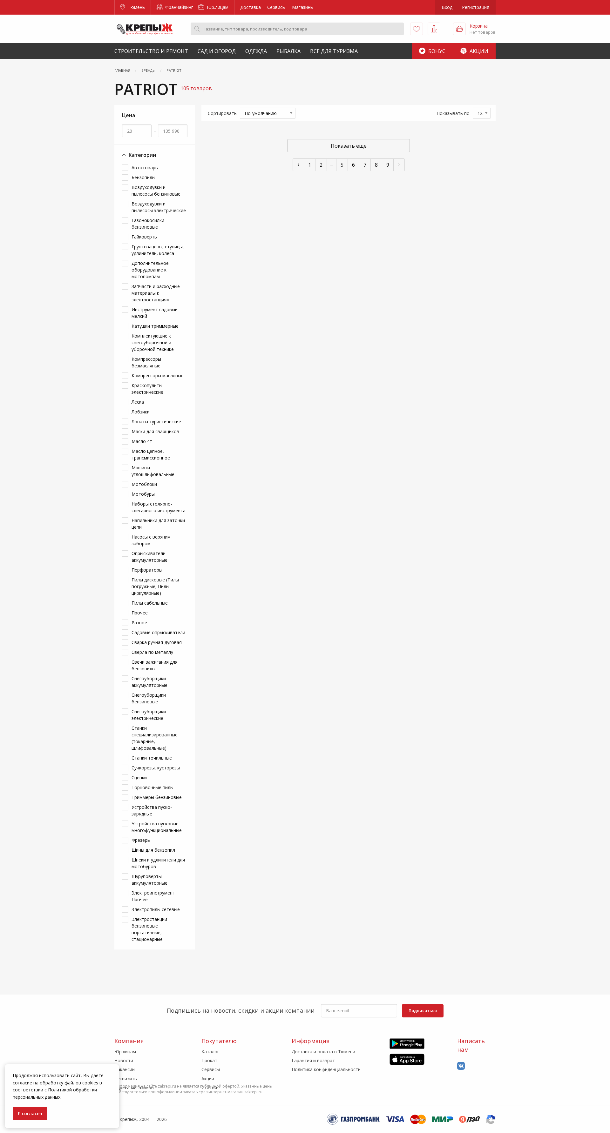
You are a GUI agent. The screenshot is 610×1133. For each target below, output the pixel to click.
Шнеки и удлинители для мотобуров (158, 863)
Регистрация (475, 7)
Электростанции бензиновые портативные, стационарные (149, 929)
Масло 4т (142, 441)
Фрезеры (141, 840)
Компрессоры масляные (158, 375)
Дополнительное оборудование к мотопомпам (150, 269)
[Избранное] (416, 29)
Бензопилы (143, 177)
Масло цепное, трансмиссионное (151, 454)
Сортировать (222, 113)
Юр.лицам (217, 7)
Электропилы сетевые (156, 909)
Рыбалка (288, 51)
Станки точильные (152, 758)
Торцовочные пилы (152, 787)
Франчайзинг (178, 7)
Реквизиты (126, 1079)
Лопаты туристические (156, 422)
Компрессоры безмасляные (146, 362)
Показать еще (349, 145)
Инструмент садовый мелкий (155, 312)
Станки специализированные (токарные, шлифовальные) (155, 738)
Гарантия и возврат (313, 1060)
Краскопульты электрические (147, 388)
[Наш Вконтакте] (461, 1066)
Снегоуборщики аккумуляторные (149, 681)
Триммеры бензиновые (157, 797)
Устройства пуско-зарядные (152, 810)
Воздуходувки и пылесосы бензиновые (156, 190)
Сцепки (139, 777)
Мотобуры (143, 494)
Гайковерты (145, 237)
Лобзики (141, 412)
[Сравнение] (434, 29)
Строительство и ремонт (151, 51)
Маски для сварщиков (155, 431)
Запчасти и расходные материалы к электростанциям (156, 293)
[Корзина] (459, 29)
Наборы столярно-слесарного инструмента (159, 507)
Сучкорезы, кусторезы (156, 768)
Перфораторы (147, 570)
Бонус (436, 51)
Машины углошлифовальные (153, 471)
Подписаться (423, 1010)
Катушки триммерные (155, 326)
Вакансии (124, 1069)
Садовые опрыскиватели (158, 632)
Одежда (256, 51)
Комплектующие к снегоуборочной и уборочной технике (153, 342)
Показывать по (453, 113)
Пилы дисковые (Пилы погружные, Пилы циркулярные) (155, 586)
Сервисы (276, 7)
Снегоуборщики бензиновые (149, 698)
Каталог (210, 1052)
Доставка (250, 7)
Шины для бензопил (153, 850)
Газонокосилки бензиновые (148, 223)
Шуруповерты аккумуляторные (149, 879)
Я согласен (30, 1113)
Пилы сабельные (150, 603)
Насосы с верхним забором (151, 540)
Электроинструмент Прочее (153, 896)
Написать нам (471, 1045)
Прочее (140, 613)
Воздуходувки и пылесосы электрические (159, 207)
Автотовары (145, 167)
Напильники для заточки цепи (158, 523)
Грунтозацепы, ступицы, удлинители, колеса (158, 250)
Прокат (209, 1060)
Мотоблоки (144, 484)
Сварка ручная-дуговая (157, 642)
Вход (447, 7)
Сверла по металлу (152, 652)
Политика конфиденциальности (326, 1069)
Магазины (303, 7)
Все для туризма (334, 51)
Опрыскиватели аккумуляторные (149, 556)
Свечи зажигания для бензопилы (155, 665)
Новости (123, 1060)
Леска (138, 402)
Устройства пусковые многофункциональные (157, 827)
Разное (139, 623)
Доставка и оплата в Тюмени (323, 1052)
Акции (478, 51)
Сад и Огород (217, 51)
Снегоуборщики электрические (149, 714)
